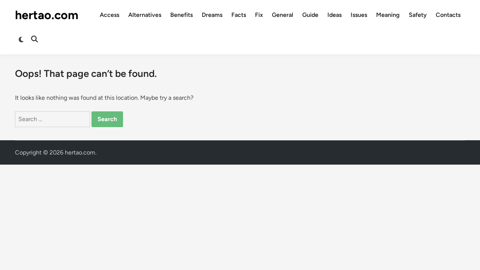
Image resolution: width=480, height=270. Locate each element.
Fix (259, 14)
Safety (418, 14)
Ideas (334, 14)
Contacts (448, 14)
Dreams (212, 14)
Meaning (388, 14)
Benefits (181, 14)
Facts (238, 14)
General (282, 14)
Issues (359, 14)
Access (109, 14)
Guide (310, 14)
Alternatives (144, 14)
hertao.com (46, 15)
